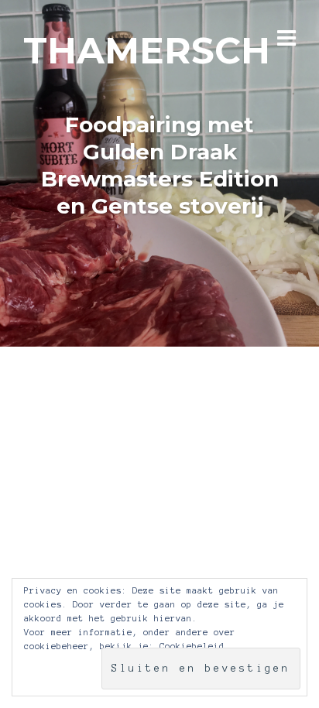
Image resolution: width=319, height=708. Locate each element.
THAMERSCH (146, 51)
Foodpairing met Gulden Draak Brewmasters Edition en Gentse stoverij (160, 165)
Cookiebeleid (192, 646)
